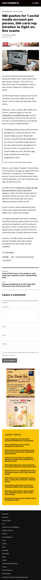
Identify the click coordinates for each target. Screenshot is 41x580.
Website (4, 344)
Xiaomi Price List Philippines (10, 527)
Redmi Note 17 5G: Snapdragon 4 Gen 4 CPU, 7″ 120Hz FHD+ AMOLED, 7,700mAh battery (20, 479)
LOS (3, 524)
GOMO (4, 543)
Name (4, 326)
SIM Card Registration (25, 257)
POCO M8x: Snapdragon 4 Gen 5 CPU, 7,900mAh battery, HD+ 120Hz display (19, 486)
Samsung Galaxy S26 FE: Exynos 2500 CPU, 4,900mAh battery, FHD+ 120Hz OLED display (19, 492)
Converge (5, 550)
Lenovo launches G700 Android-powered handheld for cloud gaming (19, 439)
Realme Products (7, 530)
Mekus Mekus (6, 573)
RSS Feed (5, 514)
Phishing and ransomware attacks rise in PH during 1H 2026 (20, 499)
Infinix (4, 557)
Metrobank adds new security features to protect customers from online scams (20, 465)
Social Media (18, 11)
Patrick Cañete (10, 35)
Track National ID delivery (10, 563)
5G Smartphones (7, 537)
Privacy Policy (6, 520)
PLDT (4, 540)
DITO (3, 547)
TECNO (4, 560)
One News (10, 252)
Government (7, 11)
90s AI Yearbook (7, 570)
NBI (12, 257)
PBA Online (5, 553)
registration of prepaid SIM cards (15, 115)
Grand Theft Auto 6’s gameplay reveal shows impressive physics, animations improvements (19, 451)
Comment (5, 307)
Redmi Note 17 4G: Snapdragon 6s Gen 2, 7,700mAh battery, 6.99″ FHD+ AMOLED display (20, 472)
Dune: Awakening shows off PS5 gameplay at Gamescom (17, 445)
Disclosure (5, 517)
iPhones (4, 533)
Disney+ (4, 567)
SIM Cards (7, 260)
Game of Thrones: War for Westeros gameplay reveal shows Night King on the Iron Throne (19, 459)
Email (4, 335)
